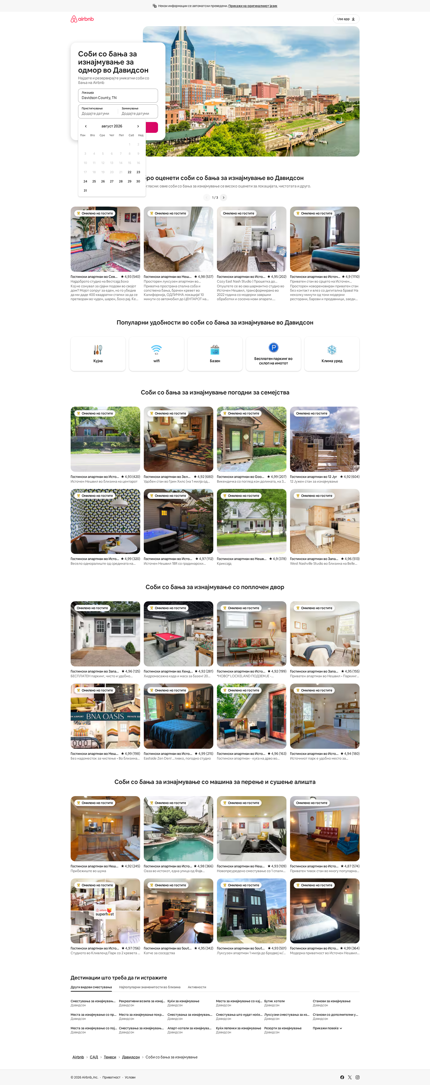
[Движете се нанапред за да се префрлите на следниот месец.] (138, 126)
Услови (130, 1077)
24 (85, 181)
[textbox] (98, 113)
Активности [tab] (197, 987)
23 (138, 172)
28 (121, 181)
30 (138, 181)
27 (112, 181)
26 (103, 181)
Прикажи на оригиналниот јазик (252, 6)
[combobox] (118, 97)
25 (94, 181)
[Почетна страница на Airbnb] (82, 19)
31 (85, 191)
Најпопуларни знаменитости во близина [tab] (150, 987)
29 (129, 181)
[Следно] (223, 197)
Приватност (111, 1077)
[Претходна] (206, 197)
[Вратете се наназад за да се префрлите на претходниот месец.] (86, 126)
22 (129, 172)
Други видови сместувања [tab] (91, 987)
